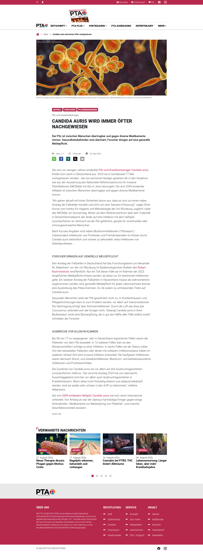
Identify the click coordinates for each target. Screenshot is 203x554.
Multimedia (158, 519)
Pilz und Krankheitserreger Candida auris (123, 170)
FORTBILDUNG (97, 25)
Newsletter (123, 2)
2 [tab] (97, 476)
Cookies (111, 524)
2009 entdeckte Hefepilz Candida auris (85, 395)
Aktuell (155, 514)
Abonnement (136, 530)
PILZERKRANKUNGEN (87, 110)
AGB (109, 514)
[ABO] (79, 13)
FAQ (152, 2)
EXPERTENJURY (144, 25)
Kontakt (133, 514)
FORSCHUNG (69, 110)
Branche (156, 524)
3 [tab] (101, 476)
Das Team (134, 519)
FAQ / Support (136, 535)
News (46, 34)
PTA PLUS (77, 25)
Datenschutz (113, 519)
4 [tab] (106, 476)
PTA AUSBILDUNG (121, 25)
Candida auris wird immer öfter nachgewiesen (72, 34)
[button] (54, 159)
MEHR (161, 25)
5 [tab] (110, 476)
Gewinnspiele (114, 535)
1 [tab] (93, 476)
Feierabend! (158, 530)
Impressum (113, 530)
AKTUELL (57, 110)
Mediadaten (135, 524)
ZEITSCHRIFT (57, 25)
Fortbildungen (139, 2)
